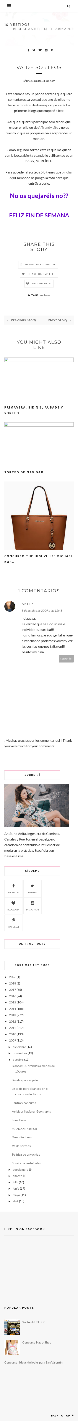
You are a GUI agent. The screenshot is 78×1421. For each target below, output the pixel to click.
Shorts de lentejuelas (26, 1163)
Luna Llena (19, 1120)
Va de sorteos (21, 1146)
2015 (12, 1002)
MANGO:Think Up (24, 1128)
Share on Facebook (40, 264)
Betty (27, 604)
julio (15, 1182)
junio (16, 1188)
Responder (66, 658)
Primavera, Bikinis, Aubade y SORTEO (33, 410)
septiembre (20, 1169)
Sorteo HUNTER (33, 1322)
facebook (13, 892)
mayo (16, 1195)
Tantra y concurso (24, 1103)
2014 (12, 1009)
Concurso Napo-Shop (36, 1342)
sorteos (45, 295)
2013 (12, 1015)
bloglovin (13, 909)
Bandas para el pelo (25, 1080)
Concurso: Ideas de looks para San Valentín (33, 1362)
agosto (17, 1176)
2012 (12, 1021)
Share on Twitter (42, 274)
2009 (12, 1040)
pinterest (13, 927)
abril (15, 1201)
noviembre (20, 1053)
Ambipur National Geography (31, 1111)
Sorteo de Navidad (24, 472)
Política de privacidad (26, 1154)
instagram (32, 909)
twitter (32, 892)
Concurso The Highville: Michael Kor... (38, 559)
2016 (12, 996)
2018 (12, 983)
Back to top (61, 1415)
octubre (18, 1059)
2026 (12, 977)
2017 (12, 989)
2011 (12, 1027)
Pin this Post (42, 283)
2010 (12, 1034)
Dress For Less (22, 1137)
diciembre (19, 1047)
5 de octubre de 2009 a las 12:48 (42, 610)
